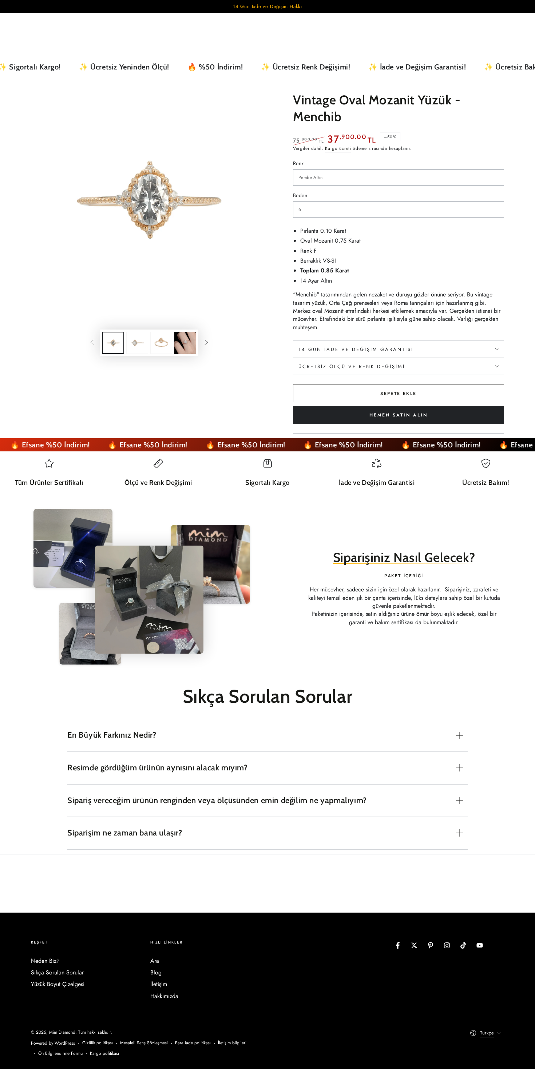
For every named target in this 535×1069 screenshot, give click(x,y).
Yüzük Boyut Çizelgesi (57, 984)
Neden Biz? (45, 961)
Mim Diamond (62, 1032)
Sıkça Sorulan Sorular (57, 972)
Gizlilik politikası (97, 1043)
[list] (267, 476)
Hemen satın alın (398, 415)
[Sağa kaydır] (206, 343)
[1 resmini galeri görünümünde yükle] (113, 343)
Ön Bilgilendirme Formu (60, 1053)
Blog (156, 972)
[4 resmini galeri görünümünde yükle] (185, 343)
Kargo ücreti (338, 148)
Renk (298, 163)
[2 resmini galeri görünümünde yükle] (137, 343)
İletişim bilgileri (232, 1043)
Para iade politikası (193, 1043)
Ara (154, 961)
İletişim (158, 984)
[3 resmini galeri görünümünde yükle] (161, 343)
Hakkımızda (164, 996)
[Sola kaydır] (92, 343)
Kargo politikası (104, 1053)
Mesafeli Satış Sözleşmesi (144, 1043)
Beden (300, 195)
